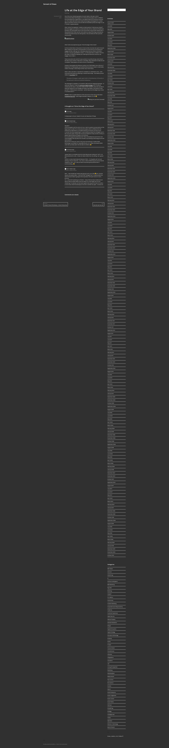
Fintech (109, 644)
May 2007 (109, 495)
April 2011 (109, 346)
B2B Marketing (111, 584)
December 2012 (111, 282)
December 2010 (111, 358)
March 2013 (110, 273)
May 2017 (109, 118)
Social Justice (110, 698)
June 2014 (109, 225)
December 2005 (111, 549)
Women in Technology (112, 724)
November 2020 (111, 70)
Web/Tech (109, 720)
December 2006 (111, 511)
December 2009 (111, 396)
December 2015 (111, 168)
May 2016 (109, 152)
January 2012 (110, 317)
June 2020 (109, 76)
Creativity (109, 610)
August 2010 (110, 371)
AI (107, 578)
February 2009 (110, 428)
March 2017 (110, 121)
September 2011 (111, 330)
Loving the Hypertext (112, 667)
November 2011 (111, 324)
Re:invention (110, 682)
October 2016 (110, 137)
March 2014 (110, 235)
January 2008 (110, 469)
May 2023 (109, 45)
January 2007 (110, 507)
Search (109, 689)
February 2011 (110, 352)
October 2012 (110, 289)
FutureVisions (110, 651)
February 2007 (110, 504)
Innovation (110, 660)
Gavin (60, 17)
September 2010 (111, 368)
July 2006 (109, 526)
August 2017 (110, 108)
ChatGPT (109, 594)
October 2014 (110, 213)
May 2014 (109, 228)
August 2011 (110, 333)
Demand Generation (112, 622)
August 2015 (110, 181)
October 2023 (110, 35)
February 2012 (110, 314)
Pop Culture (110, 679)
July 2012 (109, 298)
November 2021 (111, 57)
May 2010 (109, 381)
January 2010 (110, 393)
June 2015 (109, 187)
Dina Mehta (72, 75)
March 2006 (110, 539)
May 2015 (109, 190)
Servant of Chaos (49, 4)
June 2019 (109, 86)
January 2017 (110, 127)
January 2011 (110, 355)
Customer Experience (112, 613)
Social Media (110, 701)
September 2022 (111, 48)
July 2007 (109, 488)
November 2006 (111, 514)
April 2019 (109, 89)
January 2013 (110, 279)
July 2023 (109, 38)
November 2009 (111, 400)
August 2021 (110, 61)
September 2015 (111, 178)
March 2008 (110, 463)
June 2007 (109, 492)
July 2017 (109, 111)
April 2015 (109, 194)
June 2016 (109, 149)
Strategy (109, 711)
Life (108, 663)
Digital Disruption (111, 629)
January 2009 (110, 431)
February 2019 (110, 92)
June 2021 (109, 64)
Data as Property (111, 619)
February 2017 (110, 124)
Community (110, 600)
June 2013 (109, 263)
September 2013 (111, 254)
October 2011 (110, 327)
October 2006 (110, 517)
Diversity (109, 638)
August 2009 (110, 409)
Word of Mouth (111, 727)
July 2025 (109, 26)
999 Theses (110, 568)
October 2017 (110, 105)
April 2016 (109, 156)
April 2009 (110, 422)
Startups (109, 705)
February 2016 (110, 162)
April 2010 (109, 384)
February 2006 (110, 542)
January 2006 (110, 545)
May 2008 (109, 457)
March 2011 (110, 349)
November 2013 (111, 247)
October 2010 (110, 365)
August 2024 (110, 32)
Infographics (110, 657)
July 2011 (109, 336)
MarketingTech (111, 673)
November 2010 (111, 362)
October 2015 (110, 175)
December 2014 (111, 206)
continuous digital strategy (86, 85)
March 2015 (110, 197)
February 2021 (110, 67)
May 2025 (109, 29)
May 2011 (109, 343)
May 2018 (109, 102)
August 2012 (110, 295)
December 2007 (111, 472)
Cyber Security (110, 616)
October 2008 (110, 441)
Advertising (110, 575)
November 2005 (111, 552)
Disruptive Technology (112, 635)
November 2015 (111, 171)
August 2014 (110, 219)
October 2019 (110, 83)
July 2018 (109, 99)
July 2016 (109, 146)
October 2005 (110, 555)
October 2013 (110, 251)
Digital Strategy (111, 632)
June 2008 (110, 453)
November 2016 (111, 133)
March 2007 (110, 501)
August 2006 (110, 523)
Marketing (109, 670)
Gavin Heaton (70, 168)
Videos (109, 717)
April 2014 (109, 232)
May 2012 (109, 305)
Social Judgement (111, 695)
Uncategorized (110, 714)
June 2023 (109, 42)
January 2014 (110, 241)
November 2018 (111, 95)
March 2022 (110, 54)
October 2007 (110, 479)
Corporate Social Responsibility (115, 606)
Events (109, 641)
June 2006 (109, 530)
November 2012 (111, 286)
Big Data (109, 587)
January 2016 (110, 165)
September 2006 (111, 520)
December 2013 (111, 244)
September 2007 (111, 482)
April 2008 (110, 460)
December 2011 (111, 320)
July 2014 (109, 222)
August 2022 (110, 51)
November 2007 (111, 476)
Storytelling (110, 708)
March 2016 (110, 159)
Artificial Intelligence (112, 581)
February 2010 (110, 390)
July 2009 (109, 412)
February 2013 (110, 276)
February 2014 (110, 238)
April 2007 (110, 498)
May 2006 (109, 533)
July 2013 (109, 260)
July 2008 (109, 450)
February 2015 (110, 200)
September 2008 (111, 444)
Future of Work (111, 648)
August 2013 (110, 257)
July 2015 (109, 184)
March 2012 (110, 311)
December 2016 (111, 130)
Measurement (110, 676)
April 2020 (110, 80)
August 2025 (110, 23)
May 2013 (109, 267)
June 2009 (109, 415)
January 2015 (110, 203)
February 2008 (111, 466)
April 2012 (109, 308)
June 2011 (109, 339)
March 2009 (110, 425)
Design (109, 625)
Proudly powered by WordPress (49, 744)
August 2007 (110, 485)
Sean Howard (70, 121)
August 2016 (110, 143)
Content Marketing (111, 603)
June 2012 (109, 301)
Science (109, 686)
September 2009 (111, 406)
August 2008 (110, 447)
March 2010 (110, 387)
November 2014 (111, 209)
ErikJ (68, 111)
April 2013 (109, 270)
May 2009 (109, 419)
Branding (67, 13)
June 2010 (109, 377)
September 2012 (111, 292)
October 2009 (110, 403)
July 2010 (109, 374)
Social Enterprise (111, 692)
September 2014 (111, 216)
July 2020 (109, 73)
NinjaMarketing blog (70, 96)
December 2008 (111, 434)
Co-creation (110, 597)
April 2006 (110, 536)
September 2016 (111, 140)
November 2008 (111, 438)
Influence (109, 654)
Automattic (65, 744)
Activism (109, 572)
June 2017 (109, 114)
